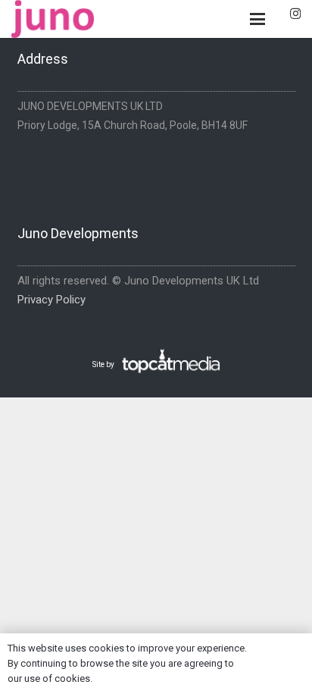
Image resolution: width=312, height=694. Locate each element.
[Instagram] (295, 14)
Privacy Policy (51, 299)
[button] (257, 19)
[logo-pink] (52, 19)
